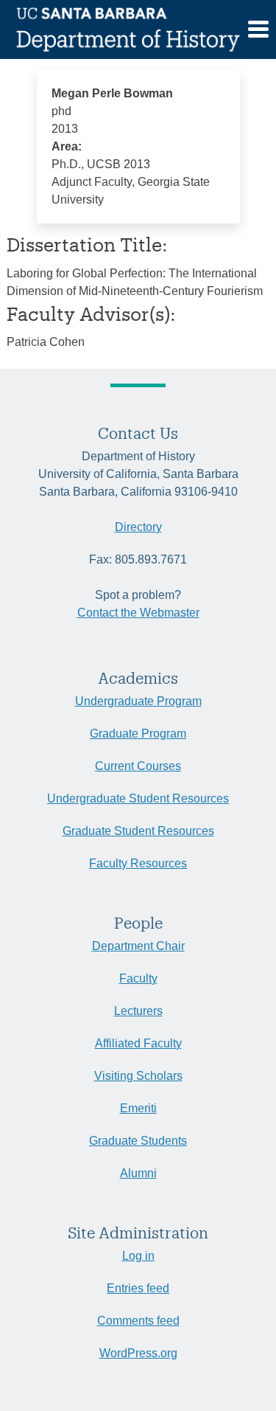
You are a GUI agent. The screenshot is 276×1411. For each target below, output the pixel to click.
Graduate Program (138, 733)
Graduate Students (138, 1140)
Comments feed (138, 1320)
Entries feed (138, 1288)
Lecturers (138, 1011)
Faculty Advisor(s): (91, 313)
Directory (138, 527)
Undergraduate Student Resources (138, 798)
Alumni (138, 1173)
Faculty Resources (138, 863)
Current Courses (138, 766)
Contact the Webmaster (138, 612)
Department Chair (138, 946)
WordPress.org (138, 1353)
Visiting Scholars (138, 1075)
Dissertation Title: (87, 244)
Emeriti (138, 1108)
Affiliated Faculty (138, 1043)
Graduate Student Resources (138, 831)
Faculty (138, 978)
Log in (138, 1255)
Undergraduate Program (138, 701)
